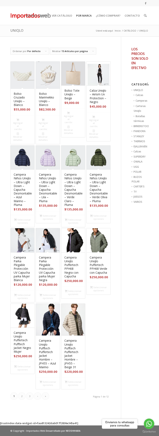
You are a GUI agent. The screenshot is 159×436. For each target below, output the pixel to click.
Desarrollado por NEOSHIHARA (63, 430)
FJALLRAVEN (140, 146)
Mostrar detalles (17, 138)
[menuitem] (36, 15)
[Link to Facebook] (145, 3)
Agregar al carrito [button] (18, 126)
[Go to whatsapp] (149, 424)
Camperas (141, 100)
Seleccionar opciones (24, 221)
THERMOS (139, 141)
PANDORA (140, 131)
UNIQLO (138, 90)
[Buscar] (145, 15)
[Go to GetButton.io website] (149, 431)
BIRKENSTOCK (142, 126)
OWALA (138, 161)
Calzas (139, 95)
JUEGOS (138, 196)
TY (135, 191)
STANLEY (139, 136)
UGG (136, 167)
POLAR (137, 172)
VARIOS (138, 202)
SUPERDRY (140, 156)
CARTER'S (139, 186)
